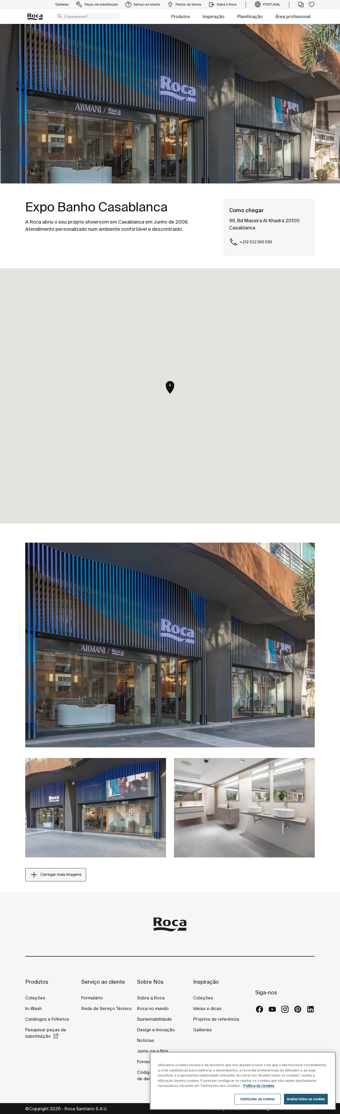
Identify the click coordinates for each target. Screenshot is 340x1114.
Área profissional (293, 16)
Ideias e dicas (207, 1008)
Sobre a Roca (151, 997)
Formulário (92, 997)
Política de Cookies (258, 1086)
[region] (243, 1081)
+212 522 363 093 (256, 242)
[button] (59, 16)
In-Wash (33, 1008)
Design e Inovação (156, 1029)
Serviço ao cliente (103, 982)
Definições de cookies (257, 1099)
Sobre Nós (150, 982)
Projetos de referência (216, 1019)
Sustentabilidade (154, 1019)
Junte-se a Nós (152, 1051)
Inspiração (213, 16)
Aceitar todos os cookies (306, 1099)
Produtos (180, 16)
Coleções (35, 997)
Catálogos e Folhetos (47, 1019)
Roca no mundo (153, 1008)
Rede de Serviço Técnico (106, 1008)
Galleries (202, 1029)
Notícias (145, 1040)
